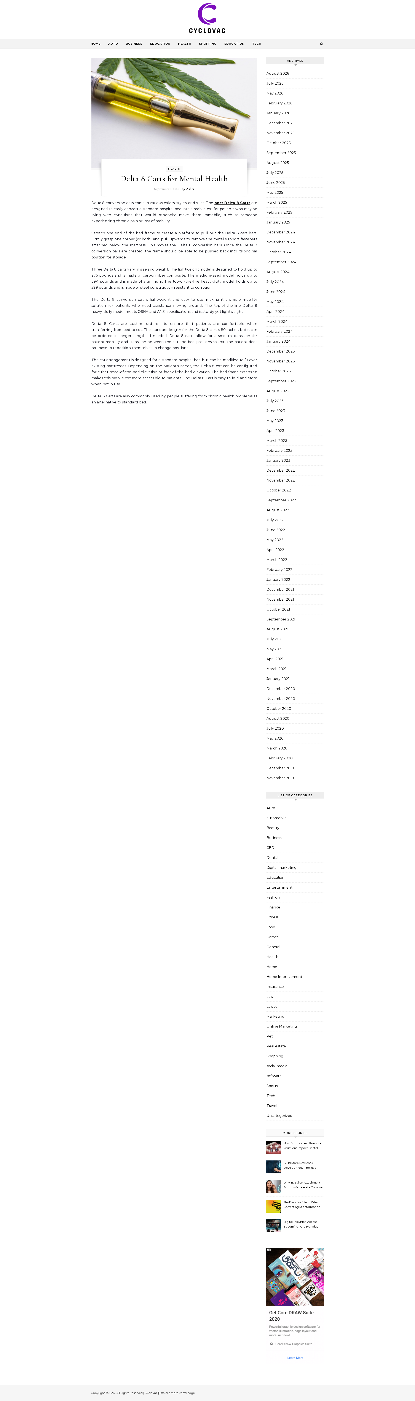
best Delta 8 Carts (232, 203)
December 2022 (281, 470)
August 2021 (277, 629)
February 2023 (279, 451)
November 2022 (281, 480)
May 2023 (275, 421)
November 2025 (281, 133)
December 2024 (281, 232)
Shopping (208, 43)
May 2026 (275, 93)
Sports (272, 1086)
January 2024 (279, 341)
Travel (272, 1106)
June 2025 (276, 183)
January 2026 (278, 113)
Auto (113, 43)
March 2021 (276, 669)
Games (272, 937)
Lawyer (273, 1006)
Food (271, 927)
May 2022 (275, 540)
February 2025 (279, 212)
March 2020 (277, 748)
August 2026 (278, 73)
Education (160, 43)
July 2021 (275, 639)
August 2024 (278, 272)
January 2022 (278, 580)
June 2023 (276, 411)
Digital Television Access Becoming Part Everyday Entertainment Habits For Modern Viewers (301, 1224)
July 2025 (275, 173)
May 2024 (275, 302)
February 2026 (279, 103)
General (273, 947)
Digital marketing (282, 868)
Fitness (272, 917)
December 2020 (281, 689)
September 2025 (281, 153)
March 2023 (277, 441)
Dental (272, 858)
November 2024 (281, 242)
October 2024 (279, 252)
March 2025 (277, 202)
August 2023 (278, 391)
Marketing (275, 1016)
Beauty (273, 828)
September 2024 (282, 262)
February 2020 (280, 758)
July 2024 (275, 282)
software (274, 1076)
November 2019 (280, 778)
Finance (273, 907)
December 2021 (280, 589)
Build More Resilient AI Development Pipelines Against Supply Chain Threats (300, 1165)
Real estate (276, 1046)
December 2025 (281, 123)
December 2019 (280, 768)
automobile (277, 818)
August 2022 (278, 510)
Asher (190, 189)
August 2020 (278, 718)
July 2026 (275, 83)
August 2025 (278, 163)
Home (96, 43)
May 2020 (275, 738)
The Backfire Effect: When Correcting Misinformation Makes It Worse (302, 1205)
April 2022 (275, 550)
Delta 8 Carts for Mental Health (174, 179)
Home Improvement (284, 977)
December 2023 (281, 351)
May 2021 (275, 649)
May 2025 (275, 192)
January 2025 (278, 222)
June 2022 (276, 530)
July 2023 (275, 401)
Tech (256, 43)
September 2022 (281, 500)
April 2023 (275, 431)
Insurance (275, 987)
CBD (270, 848)
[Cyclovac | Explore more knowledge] (207, 19)
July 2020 (275, 728)
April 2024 (276, 312)
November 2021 (280, 599)
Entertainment (279, 887)
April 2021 (275, 659)
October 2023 (279, 371)
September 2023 (281, 381)
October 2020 (279, 709)
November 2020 (281, 699)
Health (184, 43)
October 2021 (278, 609)
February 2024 (280, 331)
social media (277, 1066)
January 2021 (278, 679)
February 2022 (279, 570)
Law (270, 997)
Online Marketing (282, 1026)
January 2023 (278, 460)
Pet (270, 1036)
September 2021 (281, 619)
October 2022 (279, 490)
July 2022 (275, 520)
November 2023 (281, 361)
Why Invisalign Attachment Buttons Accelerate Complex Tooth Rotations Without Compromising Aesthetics (304, 1185)
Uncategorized (279, 1116)
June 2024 (276, 292)
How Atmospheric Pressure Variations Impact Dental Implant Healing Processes (302, 1146)
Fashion (273, 897)
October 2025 (279, 143)
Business (134, 43)
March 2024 (277, 322)
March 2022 (277, 560)
